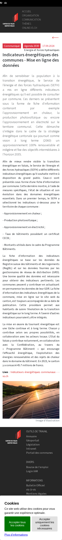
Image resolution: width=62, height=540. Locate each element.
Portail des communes (39, 453)
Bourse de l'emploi (37, 467)
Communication (31, 19)
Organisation (30, 15)
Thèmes (26, 23)
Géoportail (32, 440)
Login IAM (32, 471)
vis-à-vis (31, 489)
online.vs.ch (29, 28)
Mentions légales (36, 493)
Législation (33, 444)
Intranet (31, 448)
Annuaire (31, 436)
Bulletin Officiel (35, 485)
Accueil (26, 11)
